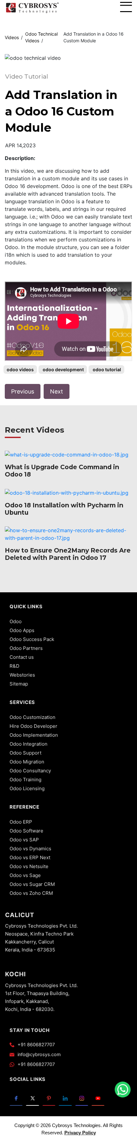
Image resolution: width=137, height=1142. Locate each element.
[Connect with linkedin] (65, 1098)
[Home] (32, 11)
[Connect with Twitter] (32, 1098)
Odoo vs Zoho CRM (31, 893)
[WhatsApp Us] (122, 1089)
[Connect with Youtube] (98, 1098)
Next (56, 391)
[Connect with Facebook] (16, 1098)
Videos (12, 37)
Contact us (22, 657)
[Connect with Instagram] (81, 1098)
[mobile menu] (126, 7)
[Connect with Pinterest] (48, 1098)
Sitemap (19, 684)
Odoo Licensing (27, 788)
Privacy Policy (80, 1132)
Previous (22, 391)
